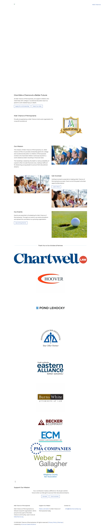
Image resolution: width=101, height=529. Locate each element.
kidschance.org (18, 516)
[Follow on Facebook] (77, 522)
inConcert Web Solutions (28, 524)
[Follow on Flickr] (84, 522)
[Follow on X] (79, 522)
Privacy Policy (53, 522)
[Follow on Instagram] (81, 522)
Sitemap (60, 522)
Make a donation (44, 509)
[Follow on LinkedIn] (86, 522)
